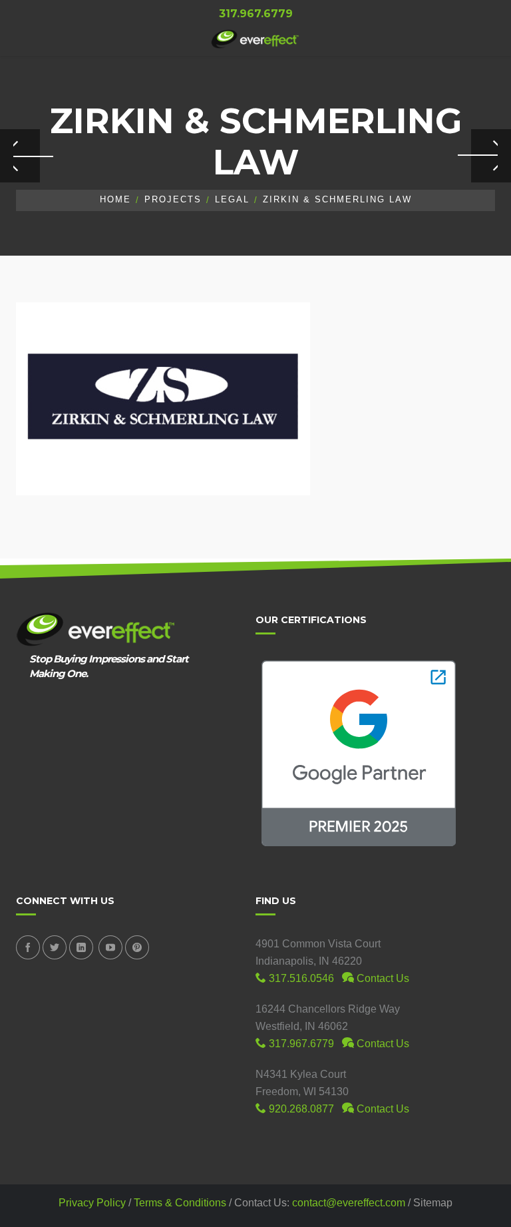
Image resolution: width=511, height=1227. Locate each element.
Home (115, 199)
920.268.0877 (300, 1108)
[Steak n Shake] (20, 155)
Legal (232, 199)
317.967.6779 (300, 1043)
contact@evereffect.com (348, 1202)
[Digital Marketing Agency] (255, 39)
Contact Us (381, 978)
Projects (173, 199)
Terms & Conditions (180, 1202)
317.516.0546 (300, 978)
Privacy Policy (92, 1202)
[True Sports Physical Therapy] (491, 155)
